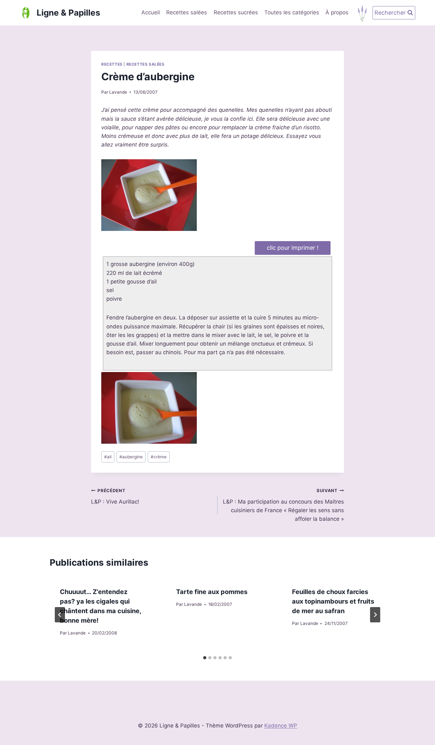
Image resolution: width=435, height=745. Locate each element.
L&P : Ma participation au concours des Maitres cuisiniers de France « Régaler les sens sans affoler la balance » (283, 505)
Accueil (150, 12)
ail (107, 456)
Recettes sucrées (236, 12)
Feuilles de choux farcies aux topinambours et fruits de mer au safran (333, 601)
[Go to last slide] (60, 614)
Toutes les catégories (291, 12)
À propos (336, 12)
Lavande (118, 92)
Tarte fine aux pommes (211, 592)
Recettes (112, 64)
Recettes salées (186, 12)
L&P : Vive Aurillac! (115, 496)
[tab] (204, 657)
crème (159, 456)
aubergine (131, 456)
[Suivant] (375, 614)
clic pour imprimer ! (292, 247)
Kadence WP (280, 725)
